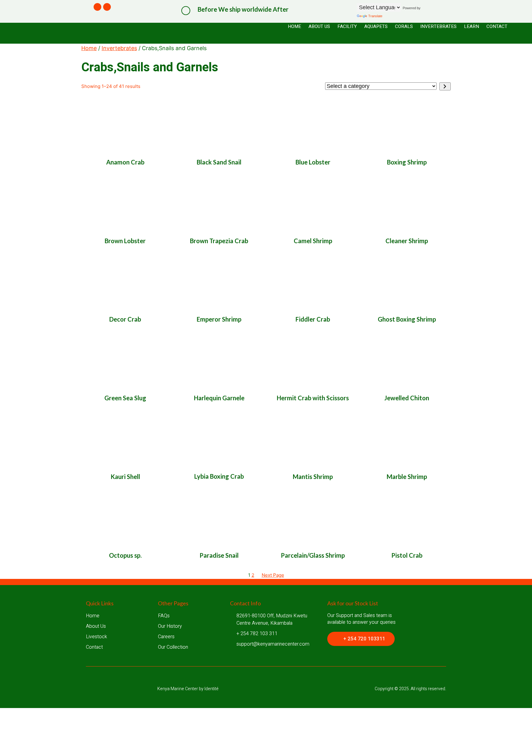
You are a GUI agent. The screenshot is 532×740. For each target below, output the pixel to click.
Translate (375, 16)
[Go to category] (445, 86)
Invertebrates (119, 48)
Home (89, 48)
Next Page (273, 575)
